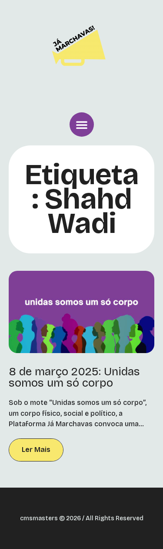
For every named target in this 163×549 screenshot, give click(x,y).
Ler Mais (36, 449)
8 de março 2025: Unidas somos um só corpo (74, 377)
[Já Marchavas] (82, 54)
